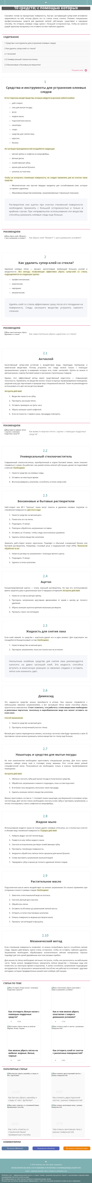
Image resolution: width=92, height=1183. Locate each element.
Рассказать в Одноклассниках (77, 1148)
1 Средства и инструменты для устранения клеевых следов (30, 43)
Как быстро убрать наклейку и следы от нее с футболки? (22, 1099)
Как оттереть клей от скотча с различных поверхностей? (68, 1051)
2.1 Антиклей (10, 54)
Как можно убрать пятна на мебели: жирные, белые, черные (23, 1053)
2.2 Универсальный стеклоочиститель (21, 59)
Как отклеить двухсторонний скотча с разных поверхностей (67, 1099)
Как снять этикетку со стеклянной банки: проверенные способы (19, 1132)
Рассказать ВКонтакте (15, 1148)
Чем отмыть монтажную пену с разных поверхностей (67, 1130)
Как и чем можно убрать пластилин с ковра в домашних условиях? (66, 1014)
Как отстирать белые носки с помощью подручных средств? (23, 1014)
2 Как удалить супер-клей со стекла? (20, 48)
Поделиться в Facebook (46, 1148)
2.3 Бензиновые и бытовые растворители (22, 65)
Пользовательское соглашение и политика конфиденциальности (46, 1168)
